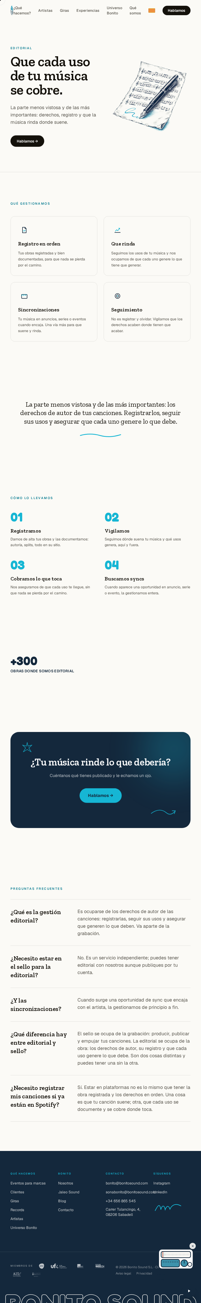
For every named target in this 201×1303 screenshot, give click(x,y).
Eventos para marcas (28, 1183)
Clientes (17, 1192)
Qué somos (135, 10)
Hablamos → (27, 141)
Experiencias (87, 10)
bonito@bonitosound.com (127, 1183)
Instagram (161, 1183)
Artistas (45, 10)
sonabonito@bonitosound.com (131, 1192)
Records (17, 1209)
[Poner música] (189, 1291)
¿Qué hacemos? (22, 10)
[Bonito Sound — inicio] (11, 10)
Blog (62, 1201)
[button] (165, 1254)
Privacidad (144, 1273)
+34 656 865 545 (121, 1201)
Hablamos (176, 10)
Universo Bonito (114, 10)
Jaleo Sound (68, 1192)
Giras (64, 10)
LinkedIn (160, 1192)
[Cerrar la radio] (192, 1246)
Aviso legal (123, 1273)
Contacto (66, 1209)
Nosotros (65, 1183)
